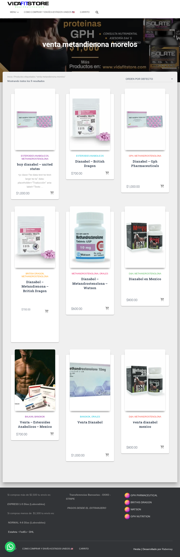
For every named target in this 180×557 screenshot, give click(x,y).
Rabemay (167, 549)
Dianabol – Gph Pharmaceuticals (145, 163)
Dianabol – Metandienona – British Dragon (35, 286)
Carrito (84, 12)
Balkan (29, 417)
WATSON (135, 509)
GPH (131, 156)
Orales (103, 273)
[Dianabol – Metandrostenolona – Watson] (90, 237)
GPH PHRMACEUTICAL (144, 495)
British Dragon (35, 273)
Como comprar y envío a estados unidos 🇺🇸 (49, 12)
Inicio (9, 77)
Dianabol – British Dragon (90, 163)
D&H (131, 273)
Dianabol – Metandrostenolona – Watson (90, 283)
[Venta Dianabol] (90, 380)
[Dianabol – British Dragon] (90, 119)
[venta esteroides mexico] (28, 5)
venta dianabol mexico (145, 424)
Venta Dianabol (90, 422)
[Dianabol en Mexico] (145, 237)
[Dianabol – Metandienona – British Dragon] (35, 237)
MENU (13, 12)
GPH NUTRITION (140, 516)
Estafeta (12, 531)
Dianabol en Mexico (145, 279)
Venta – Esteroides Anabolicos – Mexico (35, 424)
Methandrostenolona (35, 159)
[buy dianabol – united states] (35, 119)
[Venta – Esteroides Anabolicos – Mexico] (35, 380)
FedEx (23, 531)
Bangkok (39, 417)
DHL (31, 531)
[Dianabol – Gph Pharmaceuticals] (145, 119)
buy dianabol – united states (35, 166)
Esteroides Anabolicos (35, 156)
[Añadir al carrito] (52, 193)
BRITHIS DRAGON (141, 502)
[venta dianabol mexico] (145, 380)
